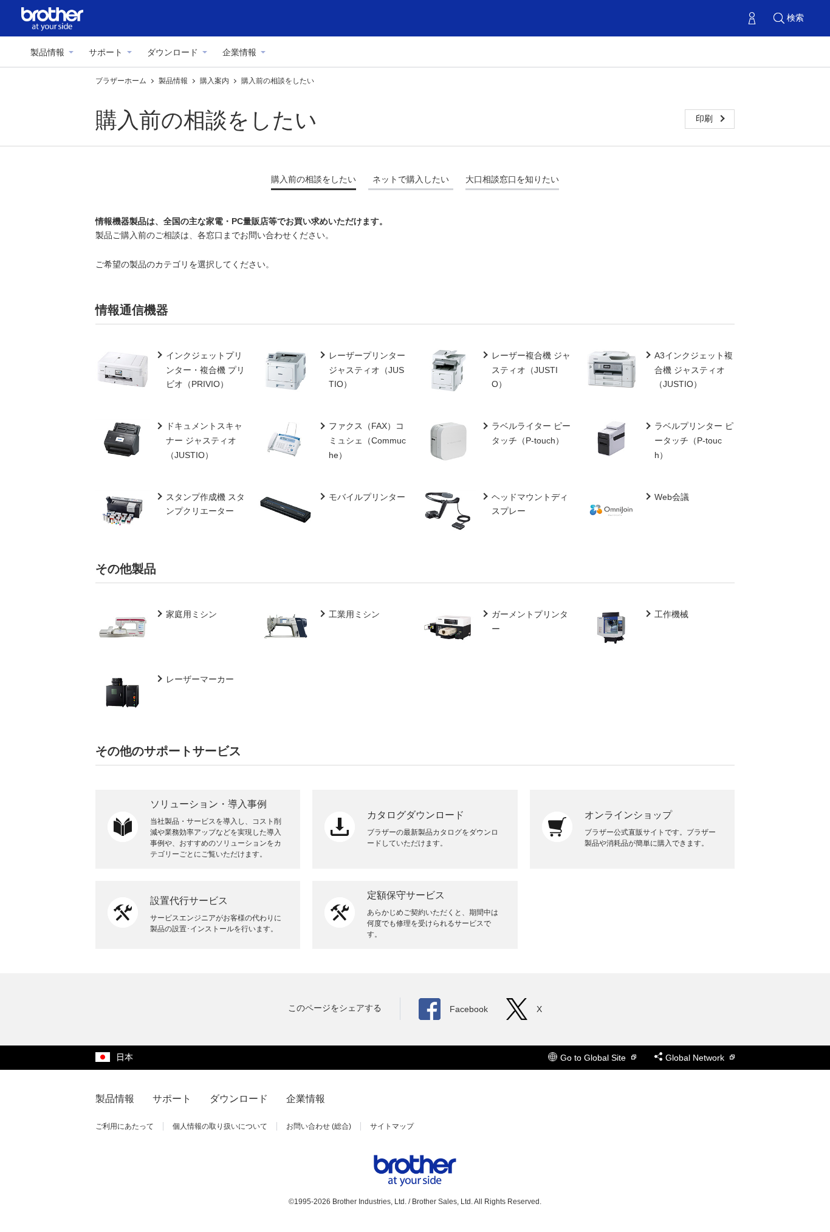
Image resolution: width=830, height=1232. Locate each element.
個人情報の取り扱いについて (220, 1126)
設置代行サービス (189, 900)
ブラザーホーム (121, 81)
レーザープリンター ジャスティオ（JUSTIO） (367, 370)
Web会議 (671, 497)
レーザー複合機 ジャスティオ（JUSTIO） (531, 370)
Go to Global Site (594, 1058)
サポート (106, 52)
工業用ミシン (354, 614)
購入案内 (215, 81)
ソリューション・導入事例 (208, 804)
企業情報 (239, 52)
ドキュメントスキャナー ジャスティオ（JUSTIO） (204, 440)
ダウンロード (172, 52)
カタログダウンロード (415, 815)
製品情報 (47, 52)
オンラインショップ (628, 815)
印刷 (705, 118)
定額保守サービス (406, 895)
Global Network (696, 1058)
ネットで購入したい (410, 179)
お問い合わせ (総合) (318, 1126)
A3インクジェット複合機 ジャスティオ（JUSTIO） (693, 370)
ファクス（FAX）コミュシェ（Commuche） (367, 440)
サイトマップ (392, 1126)
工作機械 (671, 614)
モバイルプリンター (367, 497)
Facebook (469, 1009)
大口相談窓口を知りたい (512, 179)
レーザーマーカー (200, 679)
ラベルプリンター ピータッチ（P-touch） (693, 440)
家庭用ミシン (191, 614)
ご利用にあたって (124, 1126)
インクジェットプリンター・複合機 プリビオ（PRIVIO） (205, 370)
